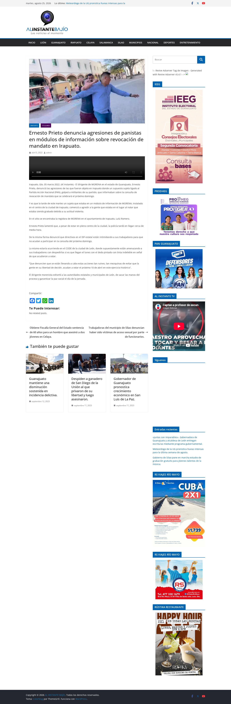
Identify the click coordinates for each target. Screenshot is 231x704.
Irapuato (76, 42)
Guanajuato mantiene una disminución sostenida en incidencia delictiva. (43, 387)
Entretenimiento (190, 42)
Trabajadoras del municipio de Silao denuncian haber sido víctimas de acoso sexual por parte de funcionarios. (116, 332)
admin (49, 152)
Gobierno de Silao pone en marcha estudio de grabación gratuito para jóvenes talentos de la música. (177, 461)
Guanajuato (58, 42)
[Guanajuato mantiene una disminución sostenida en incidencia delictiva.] (44, 356)
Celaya (90, 42)
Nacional (153, 42)
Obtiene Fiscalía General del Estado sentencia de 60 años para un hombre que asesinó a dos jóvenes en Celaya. (57, 332)
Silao (121, 42)
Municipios (135, 42)
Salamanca (106, 42)
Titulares (46, 125)
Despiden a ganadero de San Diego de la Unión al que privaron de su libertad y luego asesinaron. (86, 389)
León (43, 42)
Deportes (169, 42)
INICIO (31, 42)
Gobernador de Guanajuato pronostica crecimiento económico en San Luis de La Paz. (127, 389)
